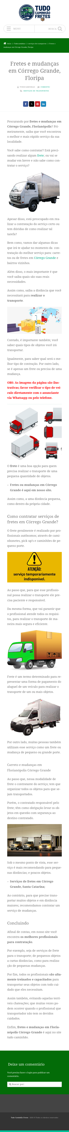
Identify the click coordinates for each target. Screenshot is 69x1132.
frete (40, 155)
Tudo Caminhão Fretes (19, 1118)
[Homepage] (34, 12)
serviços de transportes (36, 91)
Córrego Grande (45, 258)
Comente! (45, 87)
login (29, 1072)
